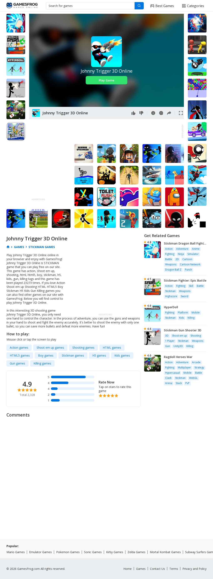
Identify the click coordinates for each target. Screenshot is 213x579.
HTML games (112, 347)
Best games (164, 6)
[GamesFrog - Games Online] (22, 5)
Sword (184, 296)
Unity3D (178, 346)
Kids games (122, 355)
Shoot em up (179, 335)
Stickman (170, 291)
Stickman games (73, 355)
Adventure (182, 249)
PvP (187, 383)
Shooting (196, 335)
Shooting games (83, 347)
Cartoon (187, 259)
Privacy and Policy (194, 569)
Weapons (170, 264)
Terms (173, 569)
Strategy (199, 367)
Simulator (193, 254)
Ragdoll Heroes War (178, 357)
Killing (191, 317)
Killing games (42, 363)
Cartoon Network (190, 264)
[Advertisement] (105, 131)
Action (169, 249)
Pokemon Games (68, 552)
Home (127, 569)
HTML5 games (20, 355)
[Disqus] (106, 472)
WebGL (193, 378)
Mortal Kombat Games (165, 552)
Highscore (171, 296)
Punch (188, 269)
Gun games (17, 363)
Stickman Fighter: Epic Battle (185, 280)
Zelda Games (136, 552)
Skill (191, 286)
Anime (195, 249)
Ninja (181, 254)
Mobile (196, 312)
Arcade (196, 362)
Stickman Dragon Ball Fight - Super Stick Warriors (185, 243)
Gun (167, 346)
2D (177, 259)
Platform (183, 312)
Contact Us (157, 569)
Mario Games (15, 552)
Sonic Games (93, 552)
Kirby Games (114, 552)
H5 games (99, 355)
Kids (181, 317)
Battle (168, 259)
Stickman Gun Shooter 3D (182, 330)
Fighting (169, 254)
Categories (195, 6)
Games (141, 569)
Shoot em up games (50, 347)
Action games (19, 347)
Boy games (45, 355)
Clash (168, 378)
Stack (179, 383)
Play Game (106, 80)
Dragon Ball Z (173, 269)
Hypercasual (172, 372)
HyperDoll (171, 307)
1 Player (170, 341)
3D (166, 335)
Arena (168, 383)
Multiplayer (184, 367)
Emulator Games (40, 552)
